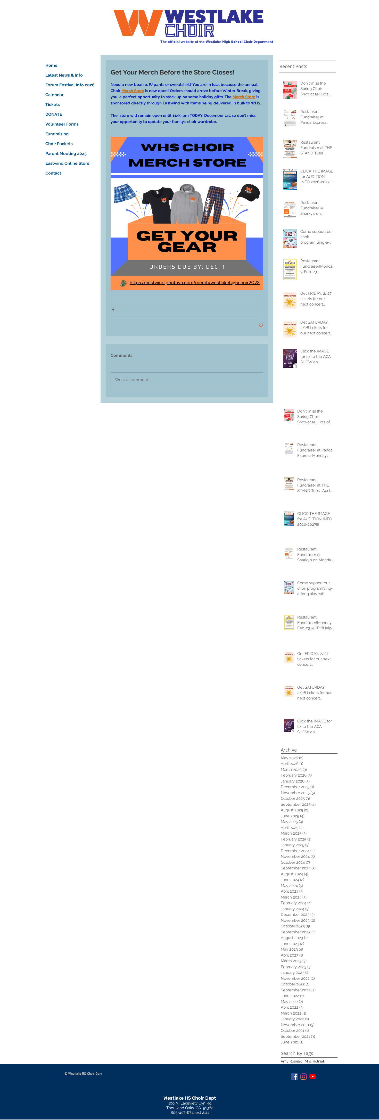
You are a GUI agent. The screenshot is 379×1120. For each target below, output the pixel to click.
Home (51, 65)
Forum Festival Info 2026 (64, 85)
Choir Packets (59, 143)
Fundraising (57, 133)
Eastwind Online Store (64, 163)
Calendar (54, 94)
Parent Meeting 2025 (64, 153)
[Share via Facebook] (113, 309)
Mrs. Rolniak (315, 1061)
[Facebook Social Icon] (294, 1076)
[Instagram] (303, 1076)
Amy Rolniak (291, 1061)
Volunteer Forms (62, 124)
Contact (53, 173)
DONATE (53, 114)
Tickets (52, 104)
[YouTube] (312, 1076)
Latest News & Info (64, 75)
